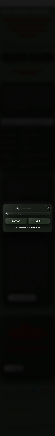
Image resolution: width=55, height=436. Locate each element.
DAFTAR (16, 221)
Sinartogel (36, 227)
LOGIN (39, 221)
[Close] (48, 208)
